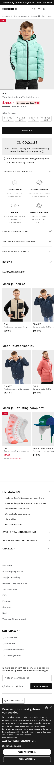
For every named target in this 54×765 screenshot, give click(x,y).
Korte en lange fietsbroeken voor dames (25, 503)
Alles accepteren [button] (27, 752)
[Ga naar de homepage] (9, 9)
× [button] (51, 707)
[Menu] (49, 9)
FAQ (4, 595)
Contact (6, 607)
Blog (4, 613)
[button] (27, 741)
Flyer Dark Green (43, 448)
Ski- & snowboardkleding (19, 540)
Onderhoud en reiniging (16, 251)
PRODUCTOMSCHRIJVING (15, 231)
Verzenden (41, 686)
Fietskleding (11, 491)
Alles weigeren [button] (27, 759)
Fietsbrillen (10, 519)
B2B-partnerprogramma (14, 583)
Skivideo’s (10, 643)
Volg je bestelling (11, 577)
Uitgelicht (9, 548)
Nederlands (13, 701)
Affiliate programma (12, 571)
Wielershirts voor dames (17, 514)
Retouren (7, 565)
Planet (37, 324)
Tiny (6, 324)
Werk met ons (9, 589)
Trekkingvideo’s (13, 655)
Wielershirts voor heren (17, 508)
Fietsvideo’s (11, 637)
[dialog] (27, 734)
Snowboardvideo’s (14, 649)
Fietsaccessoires (13, 524)
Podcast (6, 601)
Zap (6, 448)
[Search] (34, 9)
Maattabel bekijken (13, 272)
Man (21, 686)
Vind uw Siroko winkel (14, 619)
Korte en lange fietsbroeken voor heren (25, 498)
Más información (9, 737)
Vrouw (9, 686)
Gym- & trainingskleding (19, 532)
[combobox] (46, 707)
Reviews (7, 262)
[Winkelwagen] (39, 9)
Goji (35, 386)
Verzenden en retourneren (18, 241)
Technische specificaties (17, 171)
